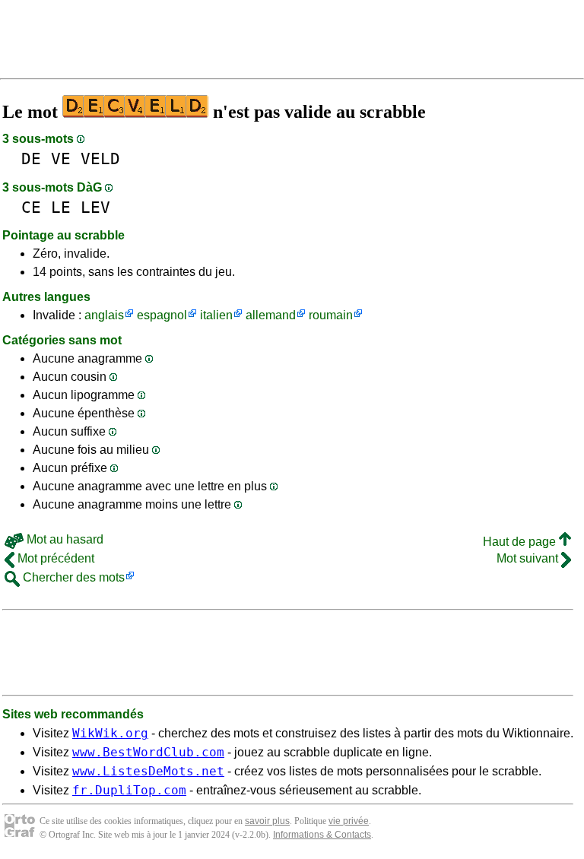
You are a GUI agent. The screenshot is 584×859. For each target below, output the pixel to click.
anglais (104, 315)
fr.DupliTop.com (129, 790)
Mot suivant (529, 558)
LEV (95, 207)
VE (61, 158)
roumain (331, 315)
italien (216, 315)
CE (31, 207)
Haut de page (521, 541)
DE (31, 158)
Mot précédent (54, 558)
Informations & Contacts (322, 834)
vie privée (348, 821)
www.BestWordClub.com (148, 752)
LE (61, 207)
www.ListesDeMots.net (148, 771)
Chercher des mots (72, 577)
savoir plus (267, 821)
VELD (100, 158)
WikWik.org (110, 733)
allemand (271, 315)
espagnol (162, 315)
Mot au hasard (63, 539)
